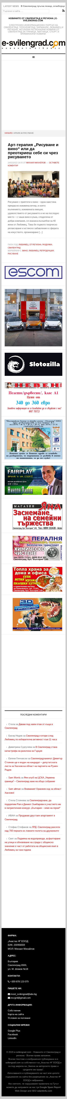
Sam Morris (14, 777)
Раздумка (47, 245)
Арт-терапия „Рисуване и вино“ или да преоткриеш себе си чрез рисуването (33, 150)
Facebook (13, 1034)
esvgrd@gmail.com (20, 997)
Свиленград (14, 248)
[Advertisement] (33, 95)
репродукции (47, 251)
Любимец (24, 245)
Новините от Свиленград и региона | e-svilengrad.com (33, 19)
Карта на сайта (16, 1014)
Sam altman (14, 789)
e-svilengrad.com (22, 1052)
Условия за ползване (19, 1018)
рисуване (13, 254)
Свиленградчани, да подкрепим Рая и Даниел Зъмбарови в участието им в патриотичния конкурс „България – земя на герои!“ (33, 804)
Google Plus (14, 1030)
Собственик (14, 1010)
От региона (35, 245)
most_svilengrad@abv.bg (23, 994)
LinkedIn (12, 1038)
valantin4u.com (44, 1091)
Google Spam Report (50, 1087)
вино (25, 251)
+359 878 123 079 (19, 981)
